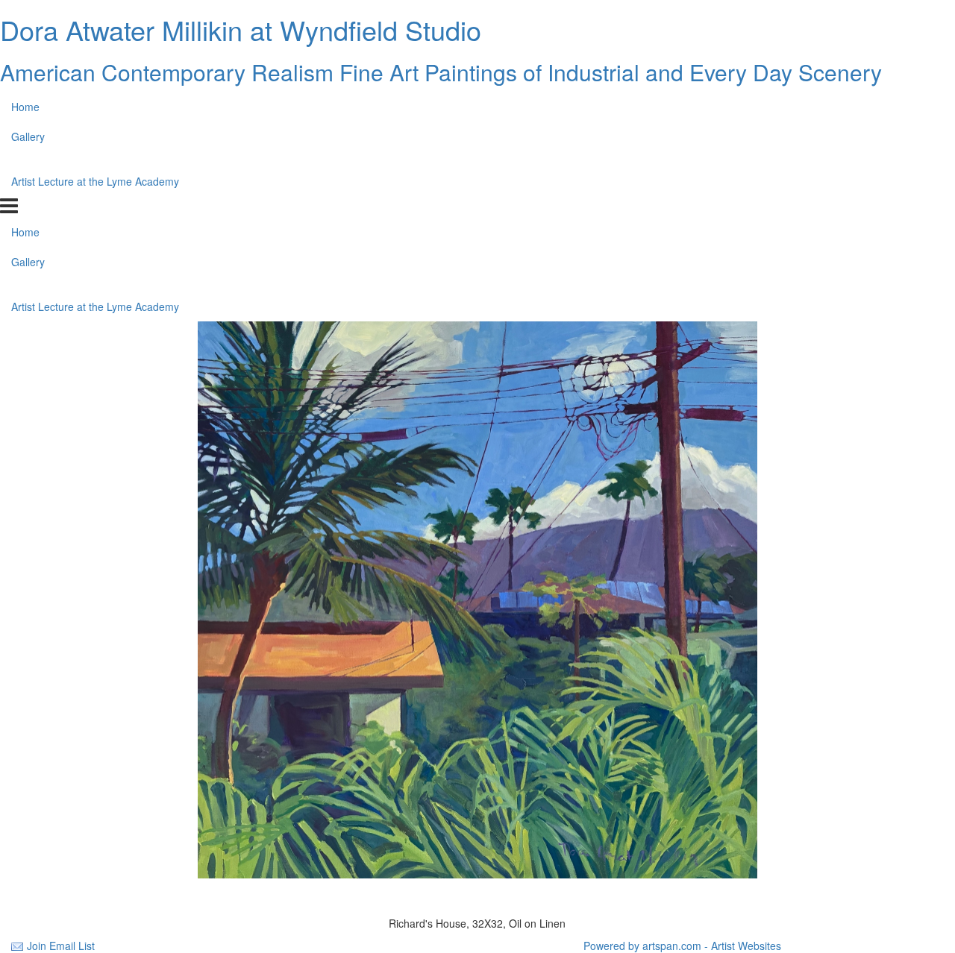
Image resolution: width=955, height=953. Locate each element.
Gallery (28, 136)
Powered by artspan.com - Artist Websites (682, 945)
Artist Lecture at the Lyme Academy (95, 181)
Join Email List (61, 945)
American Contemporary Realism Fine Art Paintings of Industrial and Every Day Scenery (441, 72)
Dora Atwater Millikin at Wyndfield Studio (240, 29)
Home (25, 106)
